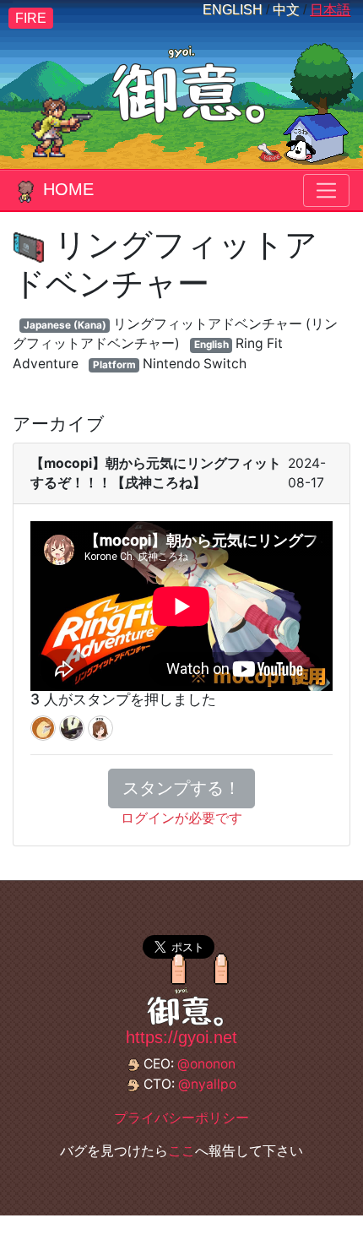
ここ (181, 1151)
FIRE (30, 18)
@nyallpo (207, 1084)
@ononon (206, 1064)
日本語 (330, 10)
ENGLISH (233, 10)
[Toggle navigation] (326, 190)
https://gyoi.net (181, 1037)
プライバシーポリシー (181, 1118)
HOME (68, 189)
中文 (286, 10)
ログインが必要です (181, 818)
